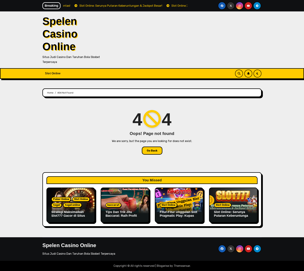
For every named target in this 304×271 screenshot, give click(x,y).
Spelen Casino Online (60, 33)
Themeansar (182, 265)
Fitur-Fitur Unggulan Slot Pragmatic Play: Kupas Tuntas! (178, 215)
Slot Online (53, 73)
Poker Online (61, 199)
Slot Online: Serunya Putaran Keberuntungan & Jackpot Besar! (232, 215)
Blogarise (163, 265)
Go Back (152, 150)
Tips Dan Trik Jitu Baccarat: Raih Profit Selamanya (121, 215)
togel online (72, 205)
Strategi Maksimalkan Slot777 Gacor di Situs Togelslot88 (68, 215)
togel (56, 205)
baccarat (113, 205)
